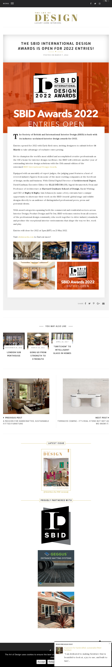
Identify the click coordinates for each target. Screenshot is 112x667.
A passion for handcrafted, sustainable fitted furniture (82, 649)
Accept (41, 662)
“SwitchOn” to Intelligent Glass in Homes (62, 350)
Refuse (52, 662)
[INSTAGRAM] (100, 1)
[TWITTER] (95, 1)
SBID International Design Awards (40, 167)
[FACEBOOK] (91, 1)
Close (110, 643)
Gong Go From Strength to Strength (38, 355)
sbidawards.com (26, 237)
